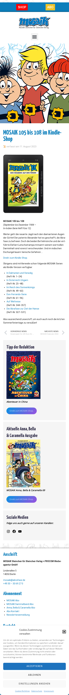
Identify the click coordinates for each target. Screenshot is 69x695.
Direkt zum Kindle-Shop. (15, 258)
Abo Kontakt (13, 611)
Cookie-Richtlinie (22, 691)
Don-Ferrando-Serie (17, 294)
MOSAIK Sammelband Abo (20, 604)
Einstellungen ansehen (34, 684)
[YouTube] (20, 531)
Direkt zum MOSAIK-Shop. (21, 410)
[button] (64, 631)
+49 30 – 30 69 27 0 (13, 583)
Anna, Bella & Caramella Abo (21, 607)
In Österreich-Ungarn (17, 280)
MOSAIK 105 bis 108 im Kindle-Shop (32, 135)
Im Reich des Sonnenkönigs (21, 287)
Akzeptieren (34, 666)
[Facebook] (14, 531)
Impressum (49, 691)
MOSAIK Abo (13, 600)
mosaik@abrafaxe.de (14, 580)
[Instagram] (8, 531)
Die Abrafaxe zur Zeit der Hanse (23, 308)
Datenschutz (36, 691)
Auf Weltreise (14, 301)
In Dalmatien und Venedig (20, 273)
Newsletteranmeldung (18, 615)
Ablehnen (34, 675)
